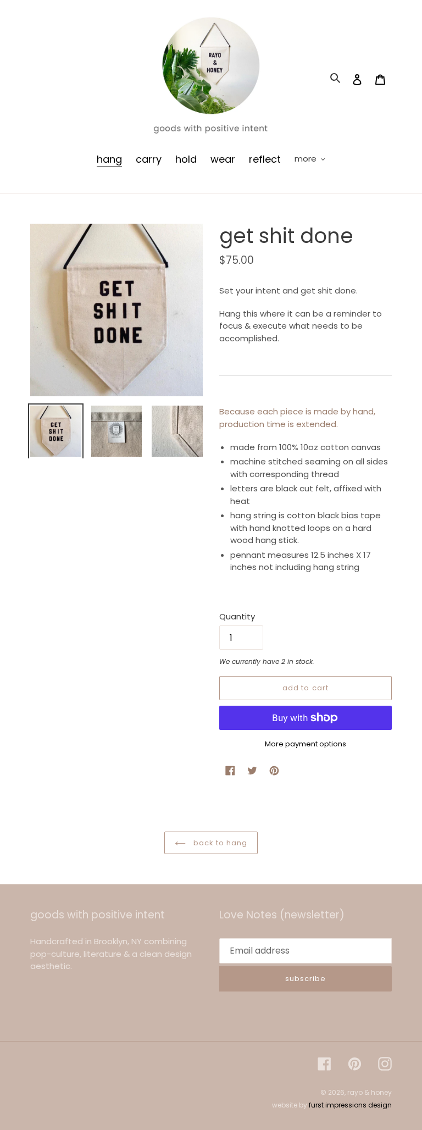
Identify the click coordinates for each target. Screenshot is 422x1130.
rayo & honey (369, 1092)
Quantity (237, 616)
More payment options (305, 744)
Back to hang (219, 843)
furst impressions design (350, 1105)
